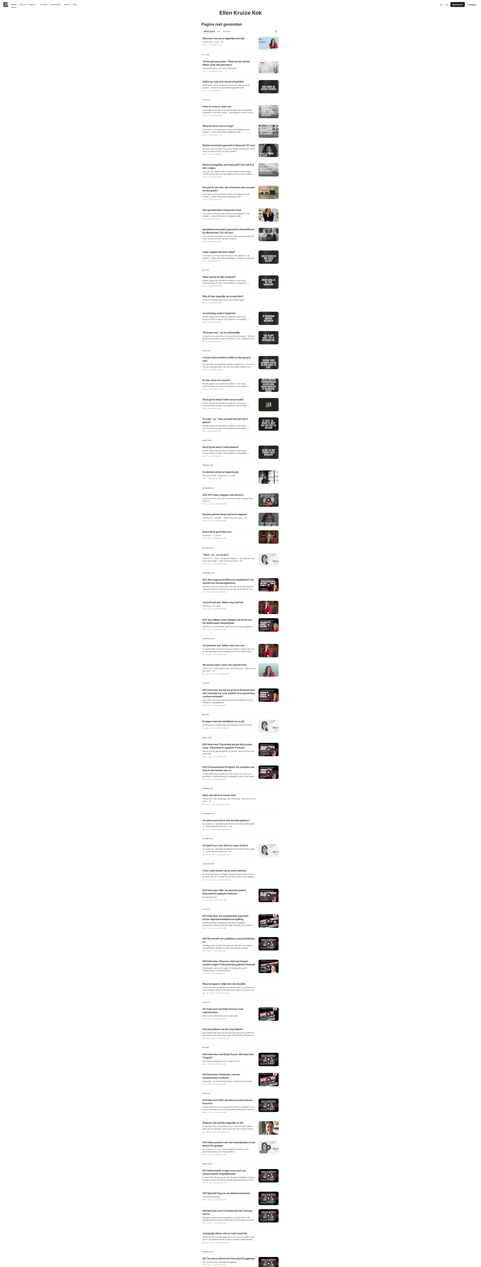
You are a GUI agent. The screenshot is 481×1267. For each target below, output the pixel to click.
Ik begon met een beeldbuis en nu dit (223, 721)
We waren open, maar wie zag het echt (224, 664)
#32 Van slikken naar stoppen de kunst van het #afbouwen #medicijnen (227, 621)
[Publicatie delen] (446, 4)
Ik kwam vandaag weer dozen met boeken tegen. (223, 300)
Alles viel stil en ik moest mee (219, 795)
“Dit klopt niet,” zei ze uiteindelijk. (221, 332)
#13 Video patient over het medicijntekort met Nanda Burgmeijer (228, 1144)
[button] (14, 5)
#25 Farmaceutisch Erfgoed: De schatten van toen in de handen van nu (228, 769)
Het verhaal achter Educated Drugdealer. (219, 1262)
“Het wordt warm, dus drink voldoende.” (219, 68)
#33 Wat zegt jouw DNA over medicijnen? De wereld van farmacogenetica (228, 581)
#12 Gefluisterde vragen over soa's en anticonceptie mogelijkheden (224, 1172)
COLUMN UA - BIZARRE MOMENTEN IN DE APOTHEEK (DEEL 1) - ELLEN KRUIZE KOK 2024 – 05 (228, 850)
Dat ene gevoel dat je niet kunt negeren (224, 514)
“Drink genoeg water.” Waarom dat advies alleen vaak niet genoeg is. (226, 63)
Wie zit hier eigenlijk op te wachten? (223, 296)
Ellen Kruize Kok (215, 45)
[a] (268, 500)
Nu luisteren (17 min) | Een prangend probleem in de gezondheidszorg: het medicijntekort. (225, 1150)
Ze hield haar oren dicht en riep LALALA (225, 845)
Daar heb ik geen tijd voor (217, 531)
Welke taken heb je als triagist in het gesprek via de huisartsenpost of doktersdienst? (224, 969)
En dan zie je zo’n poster (216, 380)
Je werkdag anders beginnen (219, 313)
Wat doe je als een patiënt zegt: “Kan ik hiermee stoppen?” (227, 626)
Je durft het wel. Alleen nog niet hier (223, 602)
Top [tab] (218, 31)
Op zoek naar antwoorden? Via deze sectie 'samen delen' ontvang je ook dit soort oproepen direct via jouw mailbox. (227, 172)
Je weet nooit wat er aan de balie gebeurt (225, 820)
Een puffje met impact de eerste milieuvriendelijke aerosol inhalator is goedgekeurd (227, 701)
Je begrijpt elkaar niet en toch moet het (224, 1233)
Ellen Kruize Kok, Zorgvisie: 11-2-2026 (218, 475)
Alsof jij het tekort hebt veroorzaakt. (223, 399)
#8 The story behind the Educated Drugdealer (228, 1258)
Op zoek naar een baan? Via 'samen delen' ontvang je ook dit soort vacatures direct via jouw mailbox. (228, 150)
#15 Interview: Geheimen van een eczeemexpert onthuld (221, 1076)
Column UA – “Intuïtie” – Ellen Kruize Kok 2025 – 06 (224, 518)
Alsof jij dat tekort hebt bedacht (220, 447)
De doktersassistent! (211, 1196)
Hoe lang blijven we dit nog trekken (222, 1029)
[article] (240, 43)
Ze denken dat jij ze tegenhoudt (220, 472)
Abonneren (457, 4)
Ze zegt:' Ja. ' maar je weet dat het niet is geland (225, 421)
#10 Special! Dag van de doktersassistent (226, 1193)
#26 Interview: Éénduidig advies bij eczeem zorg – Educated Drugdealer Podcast (227, 746)
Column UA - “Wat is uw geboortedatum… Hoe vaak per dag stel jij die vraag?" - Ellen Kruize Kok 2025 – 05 (228, 559)
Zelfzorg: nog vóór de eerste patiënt (223, 81)
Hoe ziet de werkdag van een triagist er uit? (221, 1061)
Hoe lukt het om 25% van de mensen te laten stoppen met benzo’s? (227, 499)
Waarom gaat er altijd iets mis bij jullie (223, 983)
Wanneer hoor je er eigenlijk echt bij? (223, 38)
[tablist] (217, 31)
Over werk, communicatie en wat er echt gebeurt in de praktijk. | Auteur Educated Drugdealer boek (225, 130)
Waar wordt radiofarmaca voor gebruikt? (220, 1016)
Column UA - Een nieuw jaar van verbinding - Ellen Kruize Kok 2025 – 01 (229, 799)
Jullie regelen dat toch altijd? (218, 252)
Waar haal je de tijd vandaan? (219, 277)
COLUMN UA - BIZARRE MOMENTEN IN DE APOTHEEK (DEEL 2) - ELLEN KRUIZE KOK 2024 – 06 (228, 825)
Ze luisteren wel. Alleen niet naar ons (223, 645)
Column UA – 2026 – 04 (212, 42)
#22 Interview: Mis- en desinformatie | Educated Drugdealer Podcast (224, 892)
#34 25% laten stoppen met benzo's (223, 494)
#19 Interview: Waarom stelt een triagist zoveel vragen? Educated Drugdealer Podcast (228, 963)
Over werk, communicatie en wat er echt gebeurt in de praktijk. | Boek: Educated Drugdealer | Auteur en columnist (228, 256)
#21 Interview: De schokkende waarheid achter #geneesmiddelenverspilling (225, 918)
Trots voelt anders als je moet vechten (224, 870)
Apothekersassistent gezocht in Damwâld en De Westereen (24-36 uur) (228, 231)
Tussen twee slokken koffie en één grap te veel (226, 359)
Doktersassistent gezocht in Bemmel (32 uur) (228, 145)
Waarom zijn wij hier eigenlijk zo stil (222, 1122)
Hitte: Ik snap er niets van (216, 106)
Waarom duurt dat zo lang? (218, 125)
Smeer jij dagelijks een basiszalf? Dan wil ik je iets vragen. (228, 166)
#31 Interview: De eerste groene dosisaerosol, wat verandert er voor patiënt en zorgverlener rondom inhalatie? (228, 693)
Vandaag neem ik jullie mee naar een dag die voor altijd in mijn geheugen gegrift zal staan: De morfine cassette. (227, 946)
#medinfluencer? (209, 897)
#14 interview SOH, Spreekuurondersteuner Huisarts (227, 1102)
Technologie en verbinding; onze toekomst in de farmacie (227, 725)
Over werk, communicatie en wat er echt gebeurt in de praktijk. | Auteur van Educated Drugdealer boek (225, 86)
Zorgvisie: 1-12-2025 (211, 535)
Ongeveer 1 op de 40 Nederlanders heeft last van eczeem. (227, 1081)
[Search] (441, 4)
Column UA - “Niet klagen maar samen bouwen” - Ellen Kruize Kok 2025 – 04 (228, 669)
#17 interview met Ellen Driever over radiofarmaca (223, 1011)
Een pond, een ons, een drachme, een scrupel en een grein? (228, 189)
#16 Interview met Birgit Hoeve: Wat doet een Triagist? (228, 1056)
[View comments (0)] (220, 48)
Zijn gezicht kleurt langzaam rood (221, 210)
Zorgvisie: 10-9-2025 (211, 606)
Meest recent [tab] (209, 31)
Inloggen (472, 4)
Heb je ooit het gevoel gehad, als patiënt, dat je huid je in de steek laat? (228, 752)
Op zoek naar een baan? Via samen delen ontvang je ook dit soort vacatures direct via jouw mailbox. (228, 237)
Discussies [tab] (227, 31)
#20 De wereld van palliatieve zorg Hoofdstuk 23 (228, 940)
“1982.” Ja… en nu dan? (215, 554)
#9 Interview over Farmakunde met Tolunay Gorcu (227, 1212)
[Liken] (204, 48)
